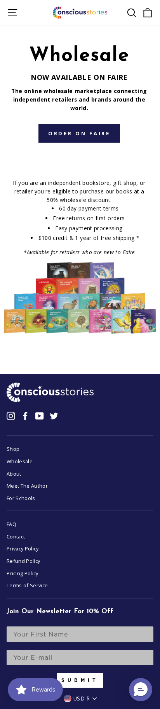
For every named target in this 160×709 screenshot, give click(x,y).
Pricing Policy (22, 573)
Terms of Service (27, 585)
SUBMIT (80, 680)
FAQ (11, 524)
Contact (16, 536)
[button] (140, 689)
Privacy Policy (23, 548)
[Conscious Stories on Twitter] (54, 415)
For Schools (21, 498)
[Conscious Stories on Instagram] (11, 415)
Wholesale (20, 461)
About (14, 473)
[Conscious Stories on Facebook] (25, 415)
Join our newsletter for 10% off (60, 611)
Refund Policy (23, 560)
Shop (13, 448)
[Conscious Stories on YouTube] (39, 415)
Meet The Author (27, 485)
